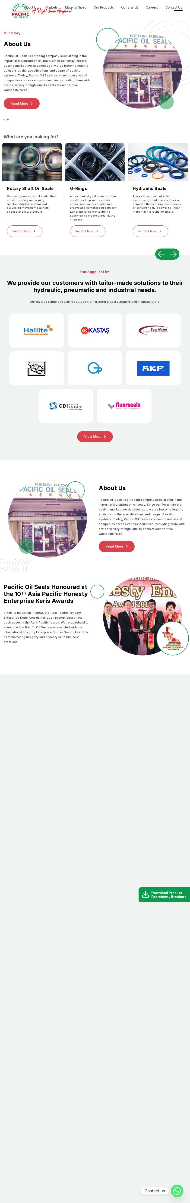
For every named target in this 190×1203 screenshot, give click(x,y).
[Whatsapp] (177, 1191)
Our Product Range (38, 95)
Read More (114, 546)
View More (92, 436)
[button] (4, 119)
